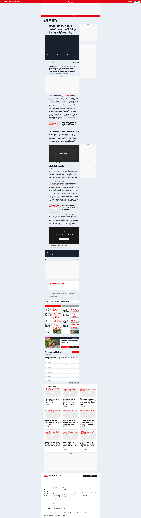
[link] (50, 476)
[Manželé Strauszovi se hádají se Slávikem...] (55, 35)
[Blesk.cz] (70, 2)
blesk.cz (72, 311)
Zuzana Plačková (52, 184)
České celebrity (67, 21)
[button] (86, 476)
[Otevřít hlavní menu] (2, 2)
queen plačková (52, 294)
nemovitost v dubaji (53, 296)
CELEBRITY (50, 20)
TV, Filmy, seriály (69, 287)
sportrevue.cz (73, 317)
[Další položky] (99, 16)
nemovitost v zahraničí (66, 294)
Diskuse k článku (53, 352)
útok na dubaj (74, 294)
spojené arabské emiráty (57, 293)
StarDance (74, 21)
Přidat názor (75, 352)
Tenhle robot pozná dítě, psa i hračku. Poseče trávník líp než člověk (48, 331)
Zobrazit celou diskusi (74, 382)
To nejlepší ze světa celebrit (57, 283)
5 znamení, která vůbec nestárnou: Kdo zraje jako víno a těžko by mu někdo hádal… (66, 326)
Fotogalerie (49, 251)
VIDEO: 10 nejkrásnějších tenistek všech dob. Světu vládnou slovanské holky (66, 315)
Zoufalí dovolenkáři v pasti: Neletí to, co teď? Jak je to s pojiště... (48, 326)
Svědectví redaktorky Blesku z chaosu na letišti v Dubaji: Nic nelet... (48, 320)
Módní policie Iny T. (72, 285)
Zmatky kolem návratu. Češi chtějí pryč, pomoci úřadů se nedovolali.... (48, 309)
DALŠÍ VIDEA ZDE (74, 338)
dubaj (50, 293)
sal (47, 62)
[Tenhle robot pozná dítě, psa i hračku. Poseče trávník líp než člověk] (57, 331)
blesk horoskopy (73, 328)
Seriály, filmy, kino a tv (89, 21)
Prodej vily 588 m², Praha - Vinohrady (66, 330)
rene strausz (58, 294)
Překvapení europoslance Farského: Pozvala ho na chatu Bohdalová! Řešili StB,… (66, 310)
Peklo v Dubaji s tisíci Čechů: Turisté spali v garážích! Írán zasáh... (48, 315)
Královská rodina (54, 287)
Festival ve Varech (59, 285)
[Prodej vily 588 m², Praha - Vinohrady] (74, 331)
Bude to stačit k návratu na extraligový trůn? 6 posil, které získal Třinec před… (66, 321)
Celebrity (52, 285)
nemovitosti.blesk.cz (74, 333)
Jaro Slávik (68, 95)
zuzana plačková (71, 293)
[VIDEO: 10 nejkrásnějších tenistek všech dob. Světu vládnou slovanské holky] (74, 315)
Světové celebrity (80, 21)
